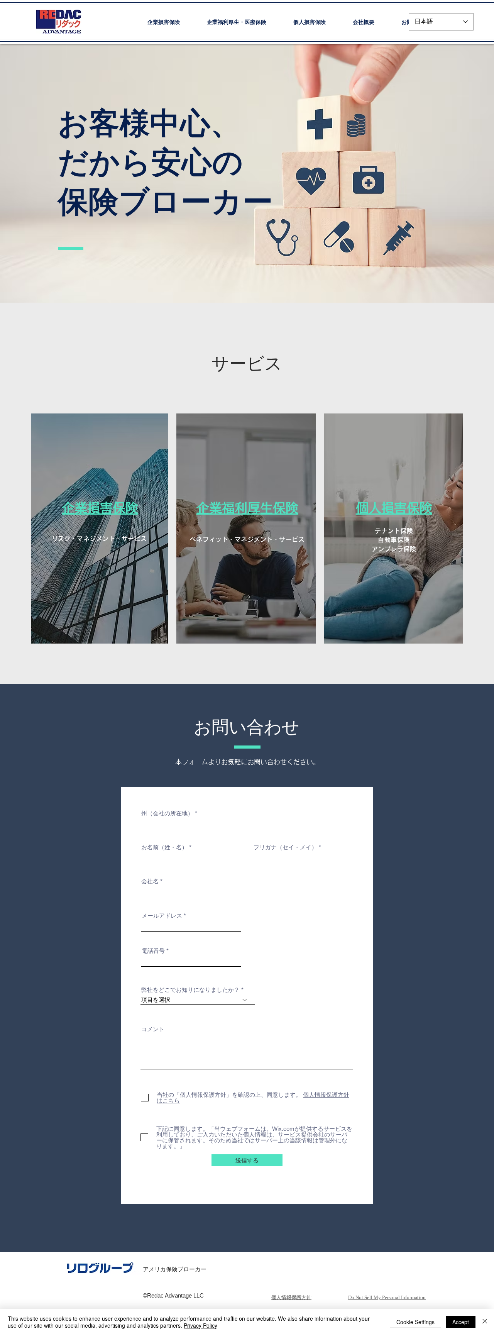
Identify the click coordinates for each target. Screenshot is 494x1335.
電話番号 (153, 951)
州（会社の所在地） (167, 813)
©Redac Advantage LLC (173, 1295)
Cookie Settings (415, 1322)
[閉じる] (484, 1322)
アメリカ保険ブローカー (174, 1269)
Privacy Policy (200, 1325)
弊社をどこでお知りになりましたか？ (190, 990)
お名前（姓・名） (164, 847)
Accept (460, 1322)
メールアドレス (162, 915)
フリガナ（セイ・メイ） (285, 847)
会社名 (150, 881)
